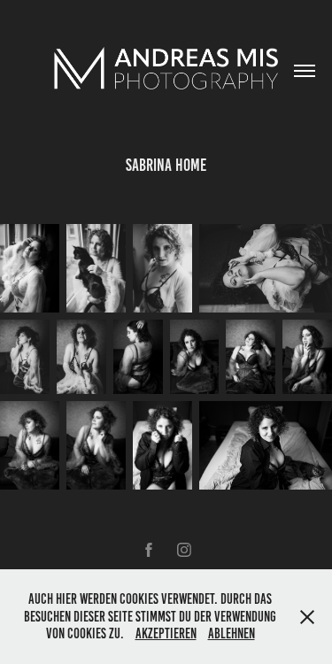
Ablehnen (231, 633)
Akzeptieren (166, 633)
